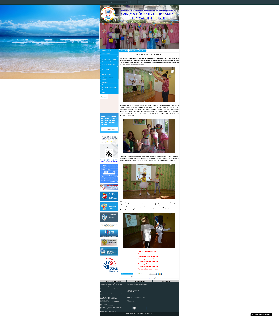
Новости (104, 79)
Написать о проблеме (109, 129)
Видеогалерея (105, 84)
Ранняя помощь (105, 72)
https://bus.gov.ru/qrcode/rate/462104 (109, 161)
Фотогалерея (104, 82)
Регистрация (147, 278)
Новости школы (142, 50)
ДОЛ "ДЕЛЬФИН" (106, 69)
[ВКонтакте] (157, 274)
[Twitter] (158, 274)
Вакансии (104, 89)
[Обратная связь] (139, 310)
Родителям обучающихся (107, 77)
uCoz (144, 313)
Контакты (104, 92)
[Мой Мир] (161, 274)
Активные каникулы (106, 74)
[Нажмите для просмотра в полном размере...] (149, 101)
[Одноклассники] (160, 274)
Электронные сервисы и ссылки (109, 87)
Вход (152, 278)
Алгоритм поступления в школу (109, 59)
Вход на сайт (149, 313)
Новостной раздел (133, 50)
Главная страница (106, 53)
